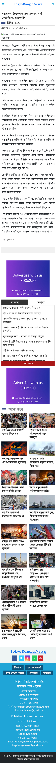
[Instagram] (27, 658)
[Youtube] (40, 658)
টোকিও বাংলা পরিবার (15, 673)
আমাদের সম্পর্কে (34, 667)
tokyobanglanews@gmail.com (28, 710)
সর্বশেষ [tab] (15, 302)
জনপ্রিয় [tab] (41, 302)
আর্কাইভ (47, 673)
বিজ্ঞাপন (17, 667)
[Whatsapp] (34, 658)
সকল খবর (27, 363)
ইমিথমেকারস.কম (31, 759)
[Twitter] (21, 658)
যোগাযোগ (33, 673)
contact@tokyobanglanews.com (32, 706)
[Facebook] (14, 658)
